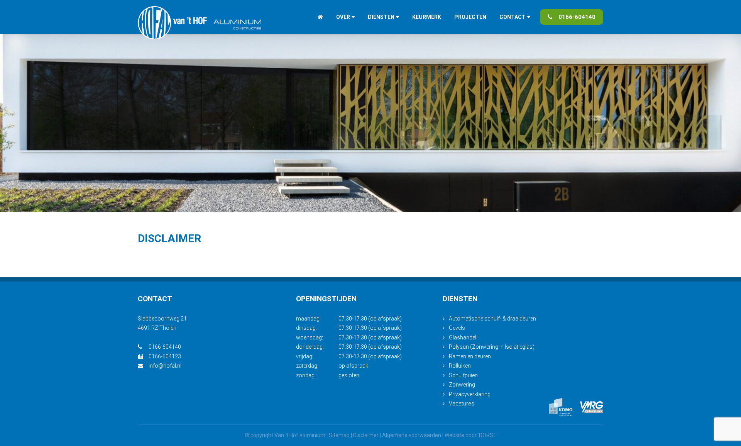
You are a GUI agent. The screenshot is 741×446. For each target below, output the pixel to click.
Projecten (470, 17)
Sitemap (339, 435)
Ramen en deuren (470, 356)
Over (343, 17)
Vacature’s (461, 403)
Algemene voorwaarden (411, 435)
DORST (488, 435)
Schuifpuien (463, 375)
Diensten (381, 17)
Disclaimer (366, 435)
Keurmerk (426, 17)
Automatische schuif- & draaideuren (492, 318)
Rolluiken (460, 366)
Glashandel (462, 337)
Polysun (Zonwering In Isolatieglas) (492, 347)
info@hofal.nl (165, 366)
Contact (512, 17)
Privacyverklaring (470, 394)
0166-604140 (577, 17)
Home (320, 17)
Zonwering (462, 385)
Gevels (457, 328)
